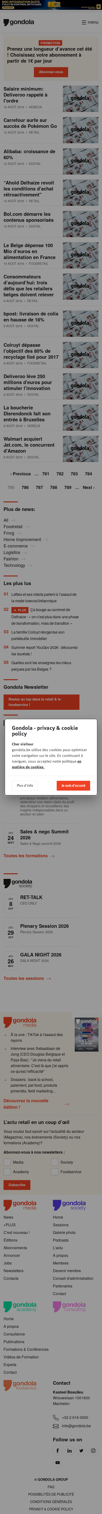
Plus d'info (25, 785)
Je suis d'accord (73, 785)
